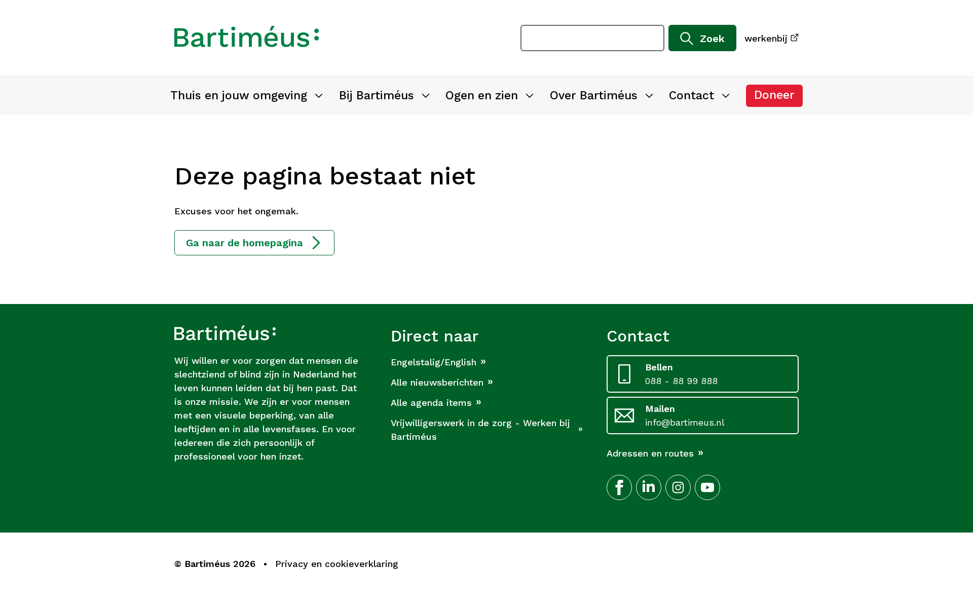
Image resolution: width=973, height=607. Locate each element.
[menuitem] (246, 95)
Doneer (778, 97)
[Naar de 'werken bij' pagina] (246, 38)
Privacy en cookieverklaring (336, 563)
